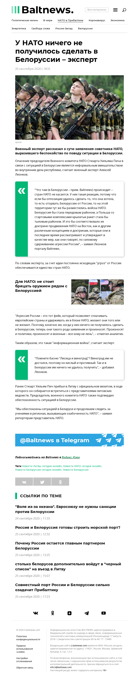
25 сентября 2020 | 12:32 (32, 534)
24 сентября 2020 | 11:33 (32, 518)
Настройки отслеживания (24, 660)
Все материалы (96, 9)
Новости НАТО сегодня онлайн (82, 466)
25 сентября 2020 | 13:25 (32, 555)
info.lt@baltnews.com (61, 667)
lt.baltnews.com (79, 645)
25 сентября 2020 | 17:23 (32, 597)
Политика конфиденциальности (28, 638)
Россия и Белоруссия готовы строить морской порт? (67, 527)
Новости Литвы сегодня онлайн (42, 466)
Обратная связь (24, 667)
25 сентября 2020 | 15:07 (32, 576)
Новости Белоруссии (76, 470)
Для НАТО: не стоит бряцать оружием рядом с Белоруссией (41, 286)
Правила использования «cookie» (24, 649)
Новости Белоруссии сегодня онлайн (38, 470)
